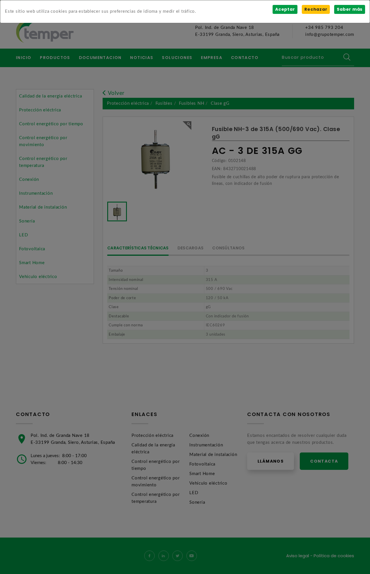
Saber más (349, 9)
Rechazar (315, 9)
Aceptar (285, 9)
